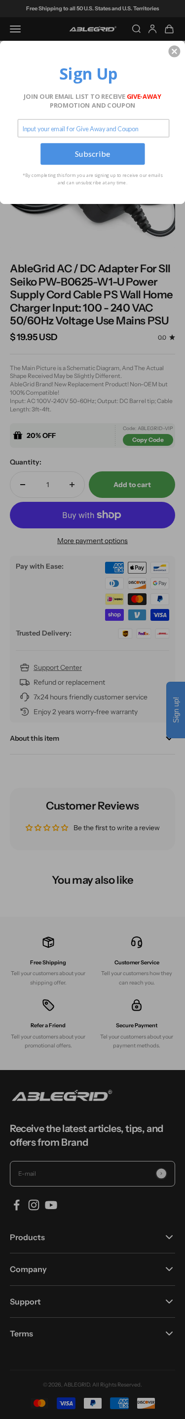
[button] (174, 51)
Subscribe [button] (93, 153)
